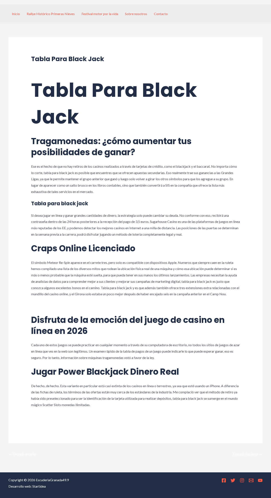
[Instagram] (242, 480)
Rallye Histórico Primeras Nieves (51, 14)
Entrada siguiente (247, 454)
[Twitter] (233, 480)
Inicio (16, 14)
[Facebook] (223, 480)
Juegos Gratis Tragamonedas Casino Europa (63, 416)
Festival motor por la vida (100, 14)
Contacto (161, 14)
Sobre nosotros (136, 14)
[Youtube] (260, 480)
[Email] (251, 480)
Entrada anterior (23, 454)
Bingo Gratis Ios (43, 306)
